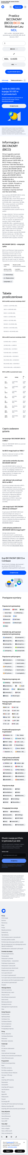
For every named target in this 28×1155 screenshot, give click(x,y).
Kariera (3, 920)
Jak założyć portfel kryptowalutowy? (12, 980)
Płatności (4, 1038)
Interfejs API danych (7, 1087)
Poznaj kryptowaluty (7, 953)
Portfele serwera (6, 1068)
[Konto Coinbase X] (1, 1137)
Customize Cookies (12, 1147)
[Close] (24, 1142)
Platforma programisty (8, 1063)
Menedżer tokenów (7, 1041)
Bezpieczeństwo (6, 930)
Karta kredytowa (6, 1024)
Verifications (5, 1089)
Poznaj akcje (5, 956)
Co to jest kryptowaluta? (8, 975)
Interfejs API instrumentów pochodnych (13, 1108)
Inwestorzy (4, 932)
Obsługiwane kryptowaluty (9, 1007)
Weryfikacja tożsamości (8, 997)
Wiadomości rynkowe (7, 970)
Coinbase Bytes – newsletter (10, 961)
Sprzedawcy (5, 935)
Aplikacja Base (5, 1016)
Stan (2, 1009)
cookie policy (10, 1142)
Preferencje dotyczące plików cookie (12, 942)
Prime (3, 1046)
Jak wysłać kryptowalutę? (9, 982)
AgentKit (4, 1094)
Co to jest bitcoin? (6, 973)
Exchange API (5, 1101)
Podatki (3, 985)
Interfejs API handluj (7, 1080)
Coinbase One (5, 1019)
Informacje (4, 918)
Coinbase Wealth (6, 1021)
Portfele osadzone (7, 1070)
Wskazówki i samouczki (8, 965)
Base (2, 1065)
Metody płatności (6, 1002)
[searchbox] (14, 64)
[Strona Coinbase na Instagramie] (11, 1137)
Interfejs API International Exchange (12, 1104)
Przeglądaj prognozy (7, 1028)
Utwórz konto (5, 995)
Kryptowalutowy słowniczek (9, 968)
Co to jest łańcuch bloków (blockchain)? (13, 977)
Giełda (3, 1051)
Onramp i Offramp (6, 1075)
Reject (8, 1151)
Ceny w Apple (5, 1128)
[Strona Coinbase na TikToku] (16, 1137)
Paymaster (4, 1082)
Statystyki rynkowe (7, 958)
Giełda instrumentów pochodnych (11, 1055)
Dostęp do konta (6, 1004)
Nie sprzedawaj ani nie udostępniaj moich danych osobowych (13, 945)
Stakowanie (4, 1096)
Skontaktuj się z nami (7, 992)
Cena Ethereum (6, 1116)
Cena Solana (5, 1118)
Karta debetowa (6, 1026)
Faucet (3, 1099)
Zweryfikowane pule (7, 1058)
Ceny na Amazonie (6, 1133)
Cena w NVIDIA (5, 1126)
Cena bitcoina (5, 1114)
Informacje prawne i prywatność (11, 937)
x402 (2, 1077)
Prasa (3, 927)
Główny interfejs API (7, 1106)
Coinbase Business (7, 1036)
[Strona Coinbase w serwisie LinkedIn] (6, 1137)
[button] (25, 7)
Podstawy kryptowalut (8, 963)
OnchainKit (4, 1084)
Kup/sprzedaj (5, 1014)
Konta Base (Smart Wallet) (9, 1072)
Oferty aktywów (6, 1033)
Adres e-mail (5, 851)
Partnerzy (4, 923)
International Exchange (8, 1053)
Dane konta (4, 999)
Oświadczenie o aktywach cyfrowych (12, 948)
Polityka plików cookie (8, 939)
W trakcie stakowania (7, 1048)
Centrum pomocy (6, 990)
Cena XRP (4, 1121)
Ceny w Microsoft (6, 1131)
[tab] (5, 80)
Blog (2, 925)
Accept (20, 1151)
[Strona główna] (2, 6)
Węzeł (3, 1092)
